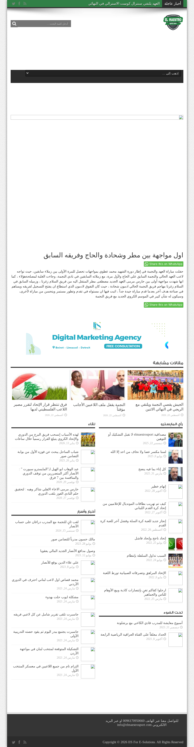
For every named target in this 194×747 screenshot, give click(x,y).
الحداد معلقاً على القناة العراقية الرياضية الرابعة (133, 634)
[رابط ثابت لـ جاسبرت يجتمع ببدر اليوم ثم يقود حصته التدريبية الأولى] (88, 643)
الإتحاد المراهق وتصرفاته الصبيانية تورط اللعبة (134, 573)
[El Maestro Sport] (173, 27)
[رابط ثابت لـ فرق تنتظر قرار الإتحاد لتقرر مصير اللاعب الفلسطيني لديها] (39, 399)
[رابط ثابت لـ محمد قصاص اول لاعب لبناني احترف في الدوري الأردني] (88, 591)
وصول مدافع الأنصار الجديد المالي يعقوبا (67, 551)
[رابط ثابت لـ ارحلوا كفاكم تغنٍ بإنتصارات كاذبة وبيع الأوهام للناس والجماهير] (175, 601)
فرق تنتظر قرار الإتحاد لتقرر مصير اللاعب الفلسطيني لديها (40, 406)
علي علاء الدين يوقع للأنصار (60, 562)
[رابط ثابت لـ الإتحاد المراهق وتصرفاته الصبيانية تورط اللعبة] (175, 584)
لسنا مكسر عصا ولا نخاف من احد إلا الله (138, 452)
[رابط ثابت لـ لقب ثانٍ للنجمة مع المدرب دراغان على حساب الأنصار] (88, 533)
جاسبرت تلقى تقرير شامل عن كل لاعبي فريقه (46, 614)
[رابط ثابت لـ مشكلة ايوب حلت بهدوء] (88, 608)
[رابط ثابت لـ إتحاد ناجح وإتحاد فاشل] (175, 549)
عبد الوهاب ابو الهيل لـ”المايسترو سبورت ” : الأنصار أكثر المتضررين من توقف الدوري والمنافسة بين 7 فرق (49, 473)
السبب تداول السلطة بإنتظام (146, 555)
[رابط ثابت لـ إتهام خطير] (175, 497)
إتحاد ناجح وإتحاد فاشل (150, 538)
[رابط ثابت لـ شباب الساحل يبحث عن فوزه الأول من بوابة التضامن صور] (88, 463)
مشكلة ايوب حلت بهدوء (62, 597)
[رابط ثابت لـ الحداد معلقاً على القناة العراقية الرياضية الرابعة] (175, 645)
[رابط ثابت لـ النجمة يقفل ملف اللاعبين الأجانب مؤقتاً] (97, 399)
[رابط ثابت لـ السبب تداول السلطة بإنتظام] (175, 567)
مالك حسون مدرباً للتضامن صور (73, 539)
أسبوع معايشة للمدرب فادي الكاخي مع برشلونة (148, 623)
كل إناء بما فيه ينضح (152, 469)
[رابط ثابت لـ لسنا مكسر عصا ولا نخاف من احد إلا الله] (175, 463)
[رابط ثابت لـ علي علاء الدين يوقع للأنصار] (88, 573)
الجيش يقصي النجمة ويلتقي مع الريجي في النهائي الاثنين (159, 406)
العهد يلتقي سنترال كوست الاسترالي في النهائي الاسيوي (117, 3)
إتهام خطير (158, 486)
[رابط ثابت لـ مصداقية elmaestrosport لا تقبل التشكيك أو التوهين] (175, 445)
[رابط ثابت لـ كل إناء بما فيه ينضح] (175, 480)
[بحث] (14, 23)
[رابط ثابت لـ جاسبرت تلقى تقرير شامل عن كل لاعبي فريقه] (88, 625)
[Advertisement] (97, 50)
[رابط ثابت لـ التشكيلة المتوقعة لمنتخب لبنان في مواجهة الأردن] (88, 660)
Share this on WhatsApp (165, 264)
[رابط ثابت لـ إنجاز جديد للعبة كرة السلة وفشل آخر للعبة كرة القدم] (175, 532)
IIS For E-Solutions (141, 742)
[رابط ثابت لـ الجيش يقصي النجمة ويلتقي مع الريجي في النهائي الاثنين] (155, 399)
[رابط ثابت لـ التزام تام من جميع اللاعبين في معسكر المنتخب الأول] (88, 677)
